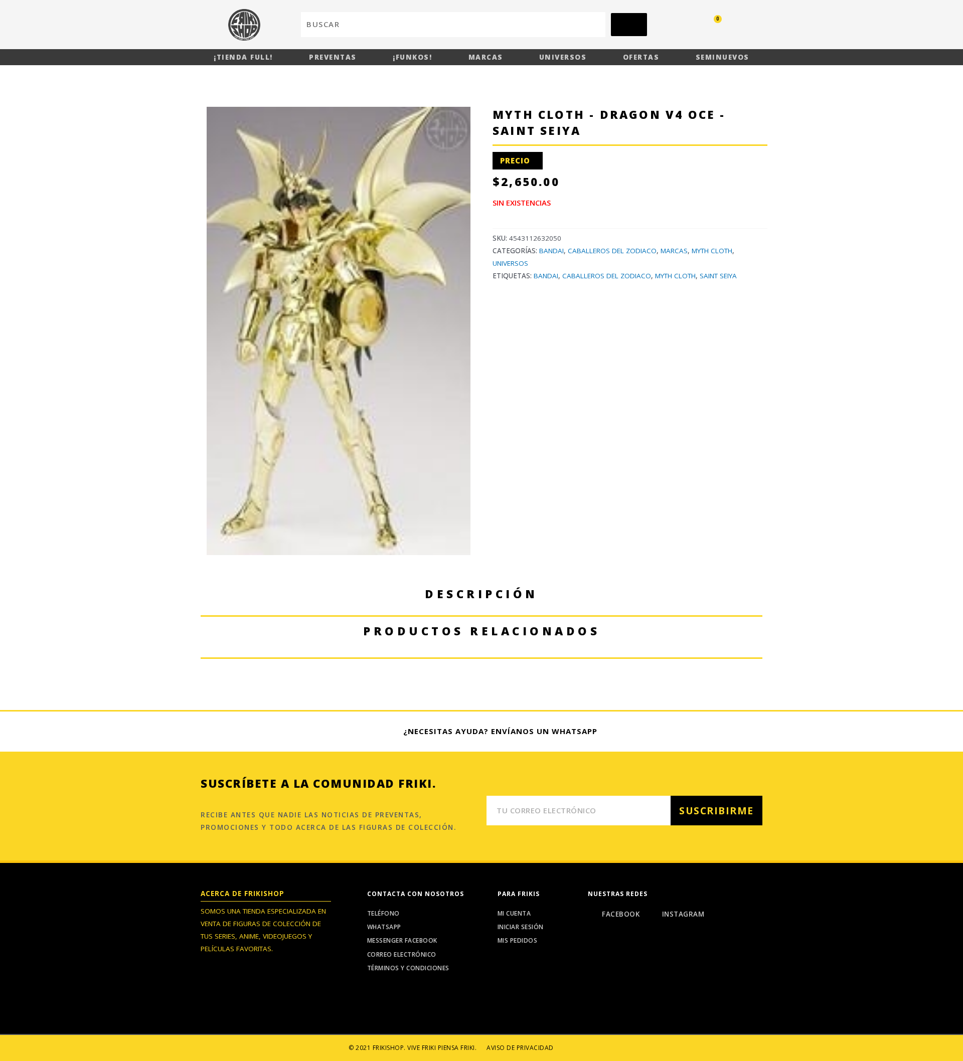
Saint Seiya (718, 275)
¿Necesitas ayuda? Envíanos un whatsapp (500, 731)
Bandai (551, 250)
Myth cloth (675, 275)
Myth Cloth (712, 250)
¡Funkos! (412, 57)
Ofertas (641, 57)
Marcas (485, 57)
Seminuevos (722, 57)
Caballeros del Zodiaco (612, 250)
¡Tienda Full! (243, 57)
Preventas (333, 57)
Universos (563, 57)
